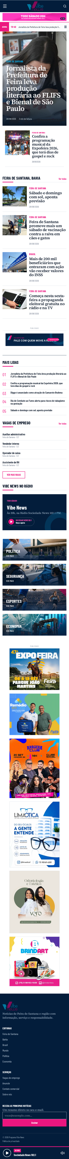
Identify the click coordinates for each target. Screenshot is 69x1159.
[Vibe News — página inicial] (35, 6)
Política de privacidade (11, 1141)
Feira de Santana (14, 61)
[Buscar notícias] (64, 6)
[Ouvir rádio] (7, 1153)
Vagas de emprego (11, 1077)
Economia (7, 1061)
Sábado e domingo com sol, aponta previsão (45, 197)
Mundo (6, 1050)
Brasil (32, 254)
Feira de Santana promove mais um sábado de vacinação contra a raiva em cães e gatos (47, 230)
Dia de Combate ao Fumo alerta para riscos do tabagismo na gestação (38, 402)
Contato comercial (11, 1088)
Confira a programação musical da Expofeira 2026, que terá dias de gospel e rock (45, 146)
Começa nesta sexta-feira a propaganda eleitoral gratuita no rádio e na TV (47, 301)
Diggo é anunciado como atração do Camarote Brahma (36, 392)
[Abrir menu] (5, 6)
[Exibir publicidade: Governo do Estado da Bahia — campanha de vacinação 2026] (63, 18)
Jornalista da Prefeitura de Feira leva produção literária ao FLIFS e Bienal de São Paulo (33, 88)
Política (6, 1055)
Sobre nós (7, 1094)
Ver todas (62, 179)
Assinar (34, 1122)
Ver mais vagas (14, 474)
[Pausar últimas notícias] (65, 27)
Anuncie (6, 1083)
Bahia (5, 1039)
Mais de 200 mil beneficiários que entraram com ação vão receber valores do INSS (46, 267)
